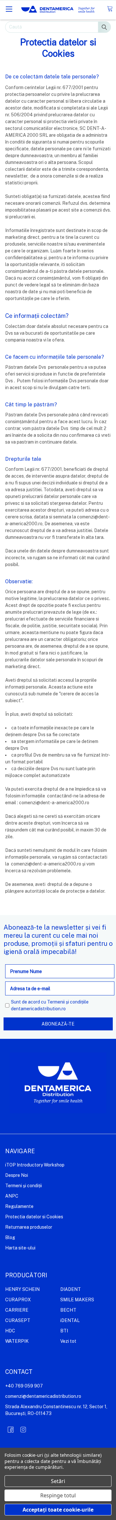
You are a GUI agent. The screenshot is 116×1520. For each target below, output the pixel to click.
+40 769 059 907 (24, 1385)
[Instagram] (23, 1429)
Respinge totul (58, 1495)
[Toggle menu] (9, 9)
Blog (10, 1237)
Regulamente (19, 1206)
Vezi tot (68, 1341)
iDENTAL (70, 1320)
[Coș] (109, 9)
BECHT (68, 1310)
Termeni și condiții (23, 1185)
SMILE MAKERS (77, 1299)
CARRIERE (16, 1310)
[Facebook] (10, 1429)
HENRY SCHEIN (22, 1289)
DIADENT (70, 1289)
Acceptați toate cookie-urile (58, 1509)
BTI (64, 1330)
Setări (58, 1481)
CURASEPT (17, 1320)
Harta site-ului (20, 1247)
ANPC (11, 1196)
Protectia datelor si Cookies (34, 1216)
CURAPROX (18, 1299)
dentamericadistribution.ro (38, 1008)
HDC (10, 1330)
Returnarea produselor (28, 1227)
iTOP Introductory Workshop (34, 1164)
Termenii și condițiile (68, 1001)
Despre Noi (16, 1175)
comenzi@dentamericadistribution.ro (43, 1396)
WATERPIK (17, 1341)
